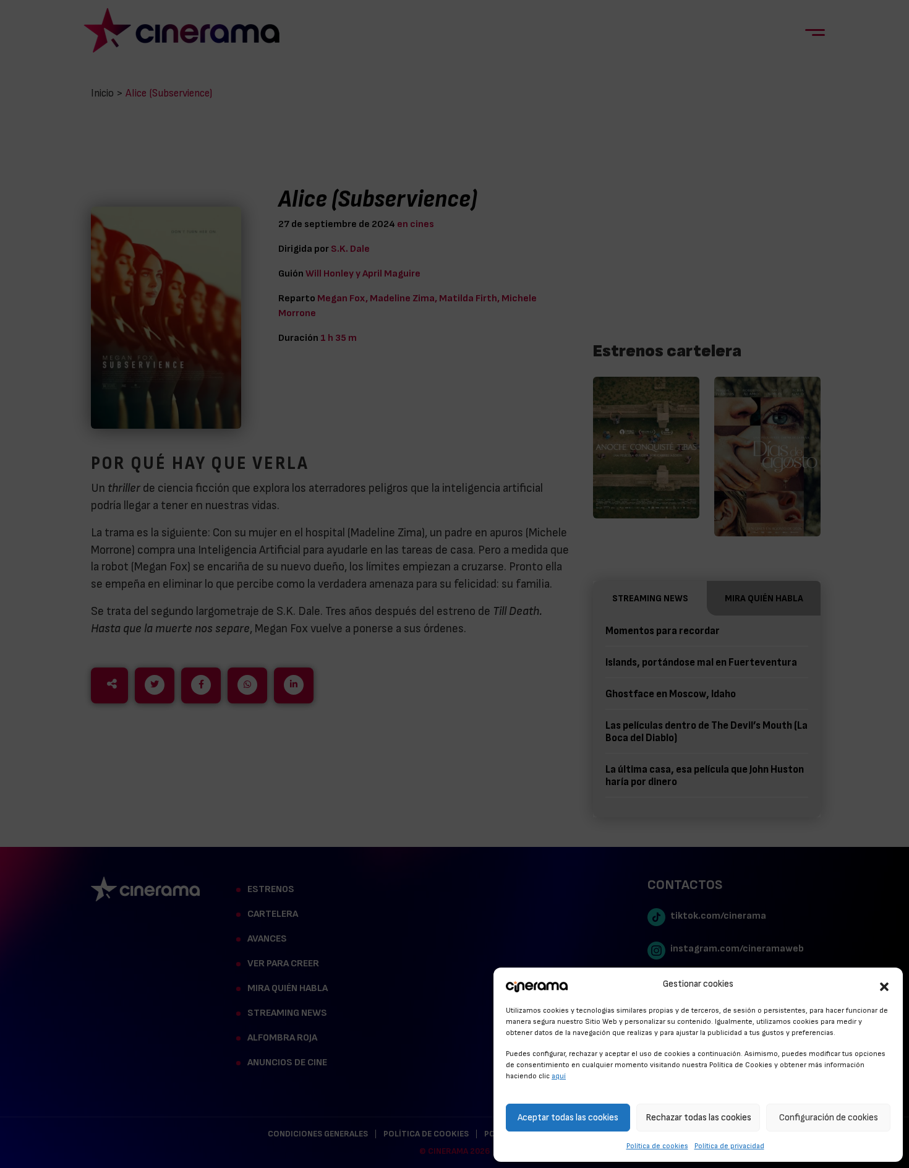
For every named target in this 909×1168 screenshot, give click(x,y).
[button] (884, 985)
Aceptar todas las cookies (568, 1117)
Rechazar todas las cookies (698, 1117)
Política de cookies (657, 1145)
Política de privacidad (729, 1145)
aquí (559, 1076)
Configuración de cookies (828, 1117)
